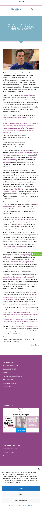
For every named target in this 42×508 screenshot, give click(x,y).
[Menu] (36, 9)
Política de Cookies (9, 452)
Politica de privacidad (25, 505)
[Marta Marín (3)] (17, 9)
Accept (21, 488)
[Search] (31, 9)
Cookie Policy (13, 505)
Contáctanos (38, 254)
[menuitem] (31, 9)
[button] (39, 468)
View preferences (21, 500)
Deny (21, 494)
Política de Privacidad (10, 449)
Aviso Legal (6, 456)
